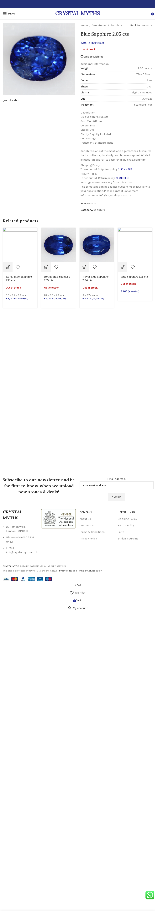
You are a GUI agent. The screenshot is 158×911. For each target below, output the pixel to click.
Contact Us (87, 525)
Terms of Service (86, 570)
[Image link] (58, 518)
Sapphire (116, 25)
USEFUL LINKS (126, 512)
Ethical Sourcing (128, 538)
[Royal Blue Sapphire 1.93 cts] (20, 244)
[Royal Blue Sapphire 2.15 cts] (58, 244)
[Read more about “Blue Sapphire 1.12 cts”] (122, 267)
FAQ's (121, 532)
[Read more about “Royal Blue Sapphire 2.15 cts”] (46, 267)
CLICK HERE (125, 169)
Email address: (116, 479)
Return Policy (126, 525)
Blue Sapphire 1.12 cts (134, 276)
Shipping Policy (127, 519)
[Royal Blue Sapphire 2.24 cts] (97, 244)
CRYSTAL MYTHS (77, 13)
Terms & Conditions (92, 532)
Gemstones (99, 25)
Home (84, 25)
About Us (85, 519)
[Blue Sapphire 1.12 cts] (135, 244)
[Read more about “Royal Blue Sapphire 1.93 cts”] (8, 267)
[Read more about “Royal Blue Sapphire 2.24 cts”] (84, 267)
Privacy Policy (88, 538)
